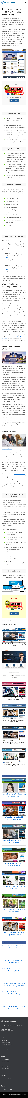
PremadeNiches (13, 1094)
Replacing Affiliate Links (7, 1044)
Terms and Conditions (6, 1064)
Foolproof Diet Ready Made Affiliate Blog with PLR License (14, 933)
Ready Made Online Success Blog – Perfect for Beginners (14, 698)
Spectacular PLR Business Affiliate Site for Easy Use (14, 765)
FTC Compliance (5, 1059)
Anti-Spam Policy (5, 1061)
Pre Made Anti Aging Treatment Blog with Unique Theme (14, 795)
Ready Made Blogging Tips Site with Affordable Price (14, 841)
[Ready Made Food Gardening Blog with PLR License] (14, 901)
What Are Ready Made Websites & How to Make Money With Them (14, 984)
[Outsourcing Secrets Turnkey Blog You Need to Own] (14, 711)
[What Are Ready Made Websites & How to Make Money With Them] (14, 975)
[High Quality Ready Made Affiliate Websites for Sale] (14, 952)
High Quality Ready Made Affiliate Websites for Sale (14, 961)
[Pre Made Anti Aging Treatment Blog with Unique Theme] (14, 785)
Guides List (4, 1040)
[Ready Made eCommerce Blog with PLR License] (14, 878)
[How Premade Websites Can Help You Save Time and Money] (14, 998)
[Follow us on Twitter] (5, 1089)
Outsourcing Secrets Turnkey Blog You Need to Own (14, 720)
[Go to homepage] (12, 2)
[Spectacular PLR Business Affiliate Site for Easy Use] (14, 755)
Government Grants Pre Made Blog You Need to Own (14, 743)
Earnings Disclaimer (6, 1068)
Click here (7, 258)
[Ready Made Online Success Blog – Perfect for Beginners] (14, 689)
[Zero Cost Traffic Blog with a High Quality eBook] (14, 635)
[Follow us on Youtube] (11, 1089)
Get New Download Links (7, 1047)
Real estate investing (7, 449)
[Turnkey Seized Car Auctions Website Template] (14, 662)
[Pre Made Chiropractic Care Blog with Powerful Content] (14, 808)
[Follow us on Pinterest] (8, 1089)
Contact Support (5, 1049)
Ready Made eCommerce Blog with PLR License (14, 887)
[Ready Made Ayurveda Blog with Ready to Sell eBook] (14, 855)
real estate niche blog (19, 474)
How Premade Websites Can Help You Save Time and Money (14, 1008)
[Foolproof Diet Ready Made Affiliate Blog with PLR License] (14, 924)
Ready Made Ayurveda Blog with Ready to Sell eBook (14, 864)
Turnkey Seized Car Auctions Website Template (14, 676)
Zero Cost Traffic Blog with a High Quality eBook (14, 644)
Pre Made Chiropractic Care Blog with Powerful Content (14, 818)
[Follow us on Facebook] (2, 1089)
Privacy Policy (5, 1066)
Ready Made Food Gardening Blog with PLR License (14, 910)
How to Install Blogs (6, 1042)
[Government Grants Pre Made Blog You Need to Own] (14, 733)
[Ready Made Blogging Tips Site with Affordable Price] (14, 831)
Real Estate (11, 620)
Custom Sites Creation (7, 1079)
